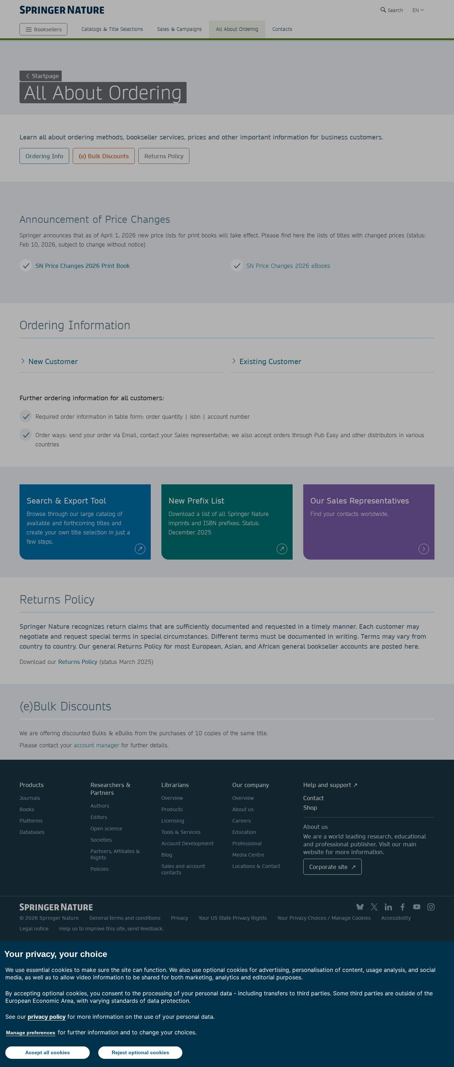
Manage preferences (30, 1032)
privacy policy (47, 1016)
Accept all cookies (47, 1052)
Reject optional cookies (140, 1052)
